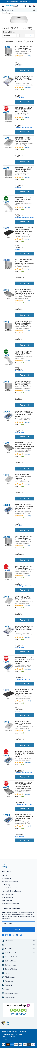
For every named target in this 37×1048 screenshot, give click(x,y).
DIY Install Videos (7, 878)
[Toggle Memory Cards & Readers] (34, 957)
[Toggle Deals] (34, 989)
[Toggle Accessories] (34, 981)
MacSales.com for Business (10, 903)
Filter (29, 35)
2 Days (21, 58)
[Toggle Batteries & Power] (34, 961)
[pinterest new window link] (21, 935)
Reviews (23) (27, 147)
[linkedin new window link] (17, 935)
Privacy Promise (7, 900)
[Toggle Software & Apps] (34, 965)
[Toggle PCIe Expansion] (34, 977)
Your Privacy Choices (8, 1040)
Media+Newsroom (7, 897)
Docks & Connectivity (11, 953)
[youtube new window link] (10, 935)
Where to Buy (6, 885)
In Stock (21, 89)
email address (8, 924)
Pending (21, 333)
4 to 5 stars (19, 41)
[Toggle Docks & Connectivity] (34, 953)
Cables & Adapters (11, 969)
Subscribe (18, 929)
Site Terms (18, 1035)
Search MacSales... (8, 10)
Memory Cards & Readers (13, 957)
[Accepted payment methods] (18, 1044)
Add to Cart (24, 70)
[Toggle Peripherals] (34, 985)
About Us (4, 875)
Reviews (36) (27, 207)
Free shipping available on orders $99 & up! (18, 1)
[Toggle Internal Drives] (34, 941)
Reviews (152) (27, 87)
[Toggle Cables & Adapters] (34, 969)
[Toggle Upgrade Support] (34, 997)
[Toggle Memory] (34, 973)
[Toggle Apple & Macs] (34, 949)
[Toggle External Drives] (34, 945)
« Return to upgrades (7, 13)
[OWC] (5, 867)
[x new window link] (13, 935)
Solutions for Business (12, 993)
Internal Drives (9, 941)
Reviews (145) (27, 239)
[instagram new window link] (6, 935)
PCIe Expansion (10, 977)
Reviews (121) (27, 55)
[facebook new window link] (3, 935)
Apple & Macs (9, 949)
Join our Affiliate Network (10, 881)
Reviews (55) (27, 300)
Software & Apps (10, 965)
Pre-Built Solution (9, 41)
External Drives (10, 945)
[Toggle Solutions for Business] (34, 993)
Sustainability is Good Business (11, 891)
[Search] (34, 10)
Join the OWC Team (8, 894)
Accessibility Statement (9, 888)
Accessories (9, 981)
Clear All (29, 41)
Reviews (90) (27, 484)
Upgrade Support (10, 997)
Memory (7, 973)
